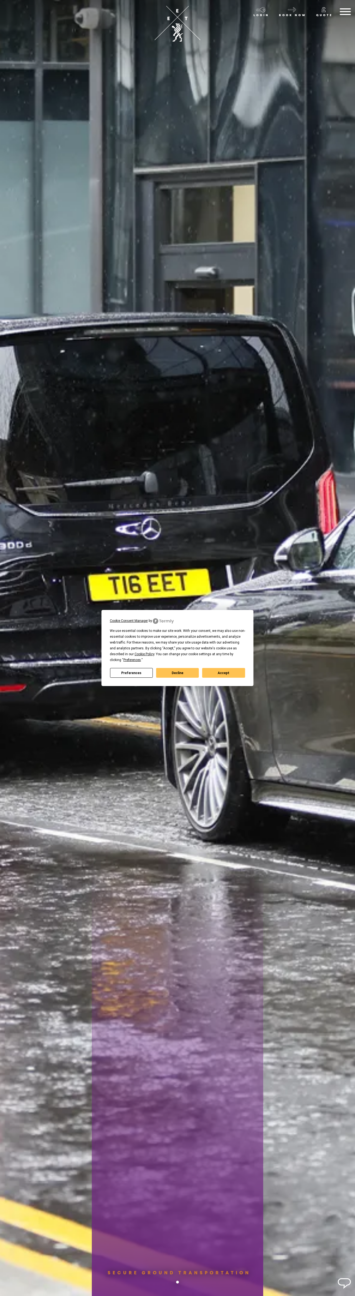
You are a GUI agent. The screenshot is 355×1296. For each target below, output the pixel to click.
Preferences (131, 673)
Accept (223, 673)
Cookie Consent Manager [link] (129, 621)
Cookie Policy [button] (144, 654)
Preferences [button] (132, 660)
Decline (177, 673)
